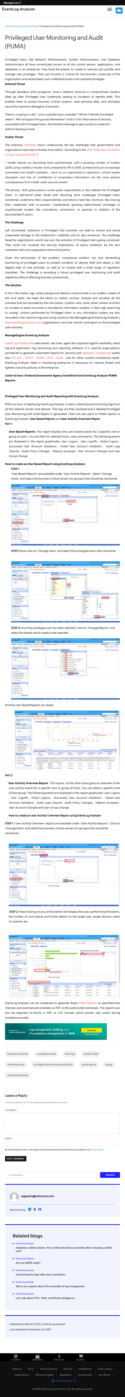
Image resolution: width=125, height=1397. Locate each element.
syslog (108, 1064)
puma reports (89, 1064)
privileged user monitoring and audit (53, 1064)
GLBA (60, 357)
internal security (15, 1064)
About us (17, 1369)
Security (67, 1369)
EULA (31, 1369)
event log (70, 1054)
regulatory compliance (97, 353)
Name (8, 1138)
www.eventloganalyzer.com (23, 322)
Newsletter (65, 1375)
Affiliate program (44, 1375)
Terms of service (48, 1369)
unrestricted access (17, 1075)
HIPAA (29, 357)
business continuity (17, 1054)
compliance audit (46, 1054)
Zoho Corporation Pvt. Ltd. (56, 1389)
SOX (50, 357)
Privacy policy (105, 1369)
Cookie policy (22, 1375)
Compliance (85, 1369)
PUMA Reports (88, 1003)
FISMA (40, 357)
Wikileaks (31, 145)
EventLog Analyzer (17, 343)
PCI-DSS (17, 357)
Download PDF (27, 154)
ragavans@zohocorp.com (37, 1196)
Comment (10, 1110)
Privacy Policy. (98, 1149)
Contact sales (85, 1375)
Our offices (104, 1375)
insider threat (91, 1054)
